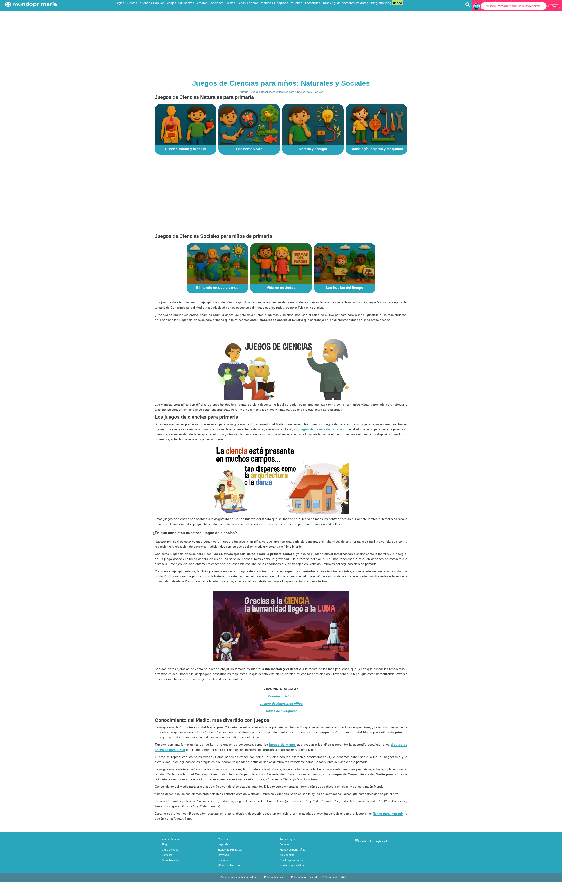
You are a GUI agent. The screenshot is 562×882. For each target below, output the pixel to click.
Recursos (266, 3)
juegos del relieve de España (320, 429)
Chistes (230, 3)
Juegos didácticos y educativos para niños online (280, 92)
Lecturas (201, 3)
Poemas (252, 3)
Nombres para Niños (292, 865)
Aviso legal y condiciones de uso (239, 877)
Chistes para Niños (291, 860)
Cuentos (131, 3)
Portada (243, 92)
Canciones (216, 3)
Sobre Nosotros (170, 860)
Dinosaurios (312, 3)
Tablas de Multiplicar (230, 849)
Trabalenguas (330, 3)
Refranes (296, 3)
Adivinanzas (185, 3)
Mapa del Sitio (169, 849)
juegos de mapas (282, 744)
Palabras (362, 3)
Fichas (241, 3)
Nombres (348, 3)
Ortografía (376, 3)
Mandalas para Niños (292, 849)
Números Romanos (229, 865)
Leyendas (145, 3)
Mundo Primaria (170, 839)
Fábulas (158, 3)
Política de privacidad (304, 877)
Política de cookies (275, 877)
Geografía (281, 3)
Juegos (119, 3)
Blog (388, 3)
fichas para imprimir (388, 813)
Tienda (397, 3)
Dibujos (171, 3)
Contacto (166, 855)
